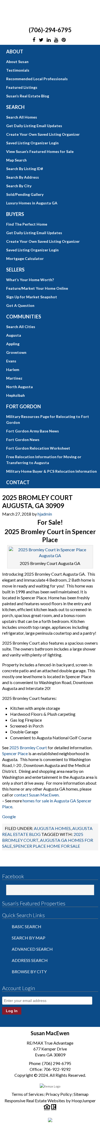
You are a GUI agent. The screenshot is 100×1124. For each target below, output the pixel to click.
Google (9, 816)
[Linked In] (48, 40)
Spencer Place (15, 753)
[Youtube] (56, 40)
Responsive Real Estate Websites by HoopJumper (50, 1100)
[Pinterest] (63, 40)
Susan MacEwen (50, 13)
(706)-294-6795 (50, 30)
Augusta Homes (52, 828)
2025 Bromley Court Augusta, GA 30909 (37, 501)
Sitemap (81, 1094)
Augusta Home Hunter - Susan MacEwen (49, 891)
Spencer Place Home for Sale (46, 845)
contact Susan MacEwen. (37, 794)
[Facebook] (33, 40)
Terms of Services (27, 1094)
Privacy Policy (59, 1094)
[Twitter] (41, 40)
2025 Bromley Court (28, 747)
